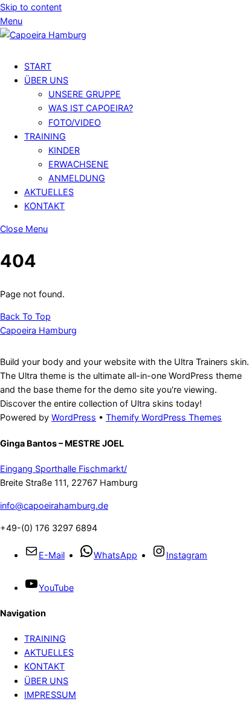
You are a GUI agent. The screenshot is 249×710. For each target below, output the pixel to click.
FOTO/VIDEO (74, 122)
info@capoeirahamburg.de (54, 505)
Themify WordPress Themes (164, 417)
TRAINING (45, 136)
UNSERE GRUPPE (84, 94)
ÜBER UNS (46, 80)
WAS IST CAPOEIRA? (90, 108)
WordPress (73, 417)
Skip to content (31, 7)
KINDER (64, 150)
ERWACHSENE (78, 164)
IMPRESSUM (50, 694)
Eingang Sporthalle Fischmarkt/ (63, 468)
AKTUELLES (49, 192)
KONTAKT (44, 206)
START (37, 66)
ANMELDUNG (76, 178)
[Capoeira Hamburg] (43, 35)
